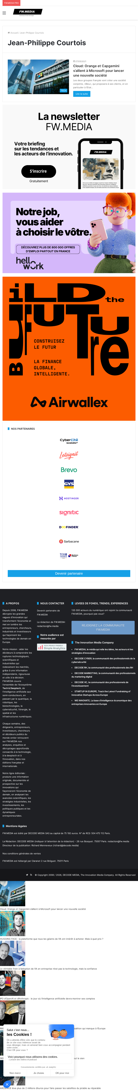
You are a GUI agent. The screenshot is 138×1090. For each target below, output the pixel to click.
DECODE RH (81, 667)
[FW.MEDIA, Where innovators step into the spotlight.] (28, 12)
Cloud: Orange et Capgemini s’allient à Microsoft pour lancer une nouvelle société (98, 70)
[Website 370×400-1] (69, 420)
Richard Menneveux (41, 845)
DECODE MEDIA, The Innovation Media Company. (88, 875)
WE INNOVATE (82, 700)
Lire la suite (82, 93)
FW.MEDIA (22, 610)
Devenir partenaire (69, 573)
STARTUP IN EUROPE (86, 691)
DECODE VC (81, 682)
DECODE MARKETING (86, 673)
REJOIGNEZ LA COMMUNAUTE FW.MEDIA (103, 627)
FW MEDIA (80, 649)
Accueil (14, 32)
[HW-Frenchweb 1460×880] (69, 272)
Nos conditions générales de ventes (22, 853)
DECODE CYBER (83, 658)
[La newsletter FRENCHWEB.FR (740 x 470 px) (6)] (69, 188)
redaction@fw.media (47, 626)
